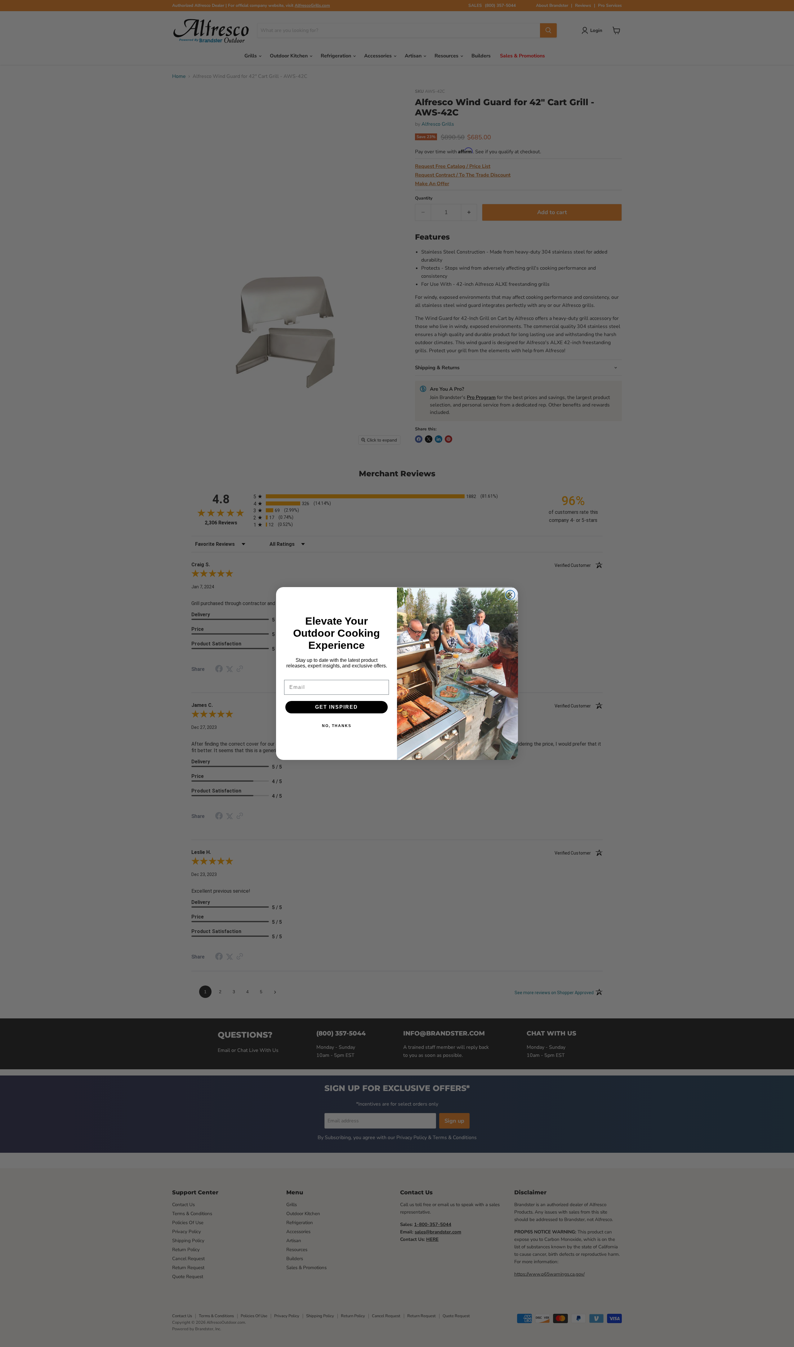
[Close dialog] (510, 594)
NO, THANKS (336, 726)
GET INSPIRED (336, 707)
